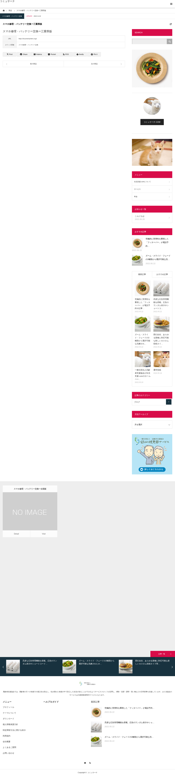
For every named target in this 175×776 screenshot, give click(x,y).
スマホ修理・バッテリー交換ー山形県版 (30, 596)
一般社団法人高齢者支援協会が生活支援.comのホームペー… (143, 374)
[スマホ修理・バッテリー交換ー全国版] (26, 513)
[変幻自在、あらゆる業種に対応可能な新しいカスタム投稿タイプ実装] (161, 324)
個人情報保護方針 (10, 724)
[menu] (171, 4)
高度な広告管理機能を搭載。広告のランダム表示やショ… (129, 722)
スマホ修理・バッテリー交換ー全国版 (30, 487)
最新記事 (142, 274)
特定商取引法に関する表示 (14, 730)
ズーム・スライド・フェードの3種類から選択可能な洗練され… (142, 339)
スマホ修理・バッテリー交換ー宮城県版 (87, 542)
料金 (135, 197)
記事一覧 (161, 654)
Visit (44, 532)
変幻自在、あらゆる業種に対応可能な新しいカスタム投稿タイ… (161, 339)
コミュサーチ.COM (152, 122)
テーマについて (9, 713)
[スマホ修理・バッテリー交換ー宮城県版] (83, 568)
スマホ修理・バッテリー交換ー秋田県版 (144, 542)
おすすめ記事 (162, 274)
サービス (137, 189)
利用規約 (6, 736)
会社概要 (6, 741)
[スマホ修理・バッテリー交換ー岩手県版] (26, 568)
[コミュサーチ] (87, 685)
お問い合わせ (8, 753)
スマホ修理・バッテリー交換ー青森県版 (144, 487)
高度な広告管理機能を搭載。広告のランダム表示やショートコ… (161, 303)
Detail (16, 532)
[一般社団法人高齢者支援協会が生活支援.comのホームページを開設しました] (143, 359)
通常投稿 (157, 370)
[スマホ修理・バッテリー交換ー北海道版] (83, 513)
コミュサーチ (7, 1)
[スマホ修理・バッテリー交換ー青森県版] (141, 513)
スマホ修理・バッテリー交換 (12, 16)
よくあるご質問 (9, 747)
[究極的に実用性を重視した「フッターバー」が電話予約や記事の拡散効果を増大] (137, 243)
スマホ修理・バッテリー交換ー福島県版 (87, 597)
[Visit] (34, 513)
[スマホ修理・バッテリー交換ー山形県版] (26, 622)
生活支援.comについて (142, 182)
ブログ (151, 402)
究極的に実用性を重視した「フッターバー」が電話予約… (157, 242)
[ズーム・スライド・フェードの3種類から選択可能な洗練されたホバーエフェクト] (137, 260)
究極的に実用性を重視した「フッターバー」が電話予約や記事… (142, 303)
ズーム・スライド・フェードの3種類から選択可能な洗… (158, 257)
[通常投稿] (161, 359)
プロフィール (8, 707)
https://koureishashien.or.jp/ (28, 38)
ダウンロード (8, 719)
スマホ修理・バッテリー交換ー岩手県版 (30, 542)
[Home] (4, 10)
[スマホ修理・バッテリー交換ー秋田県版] (141, 568)
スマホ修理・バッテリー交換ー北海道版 (87, 487)
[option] (33, 666)
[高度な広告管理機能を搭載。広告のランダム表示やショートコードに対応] (161, 288)
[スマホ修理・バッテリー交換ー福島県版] (83, 623)
